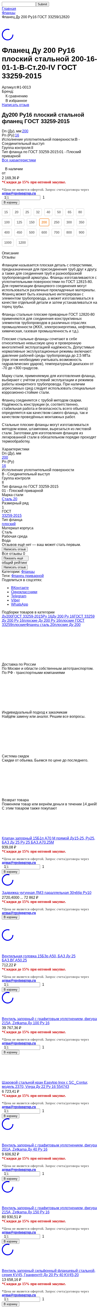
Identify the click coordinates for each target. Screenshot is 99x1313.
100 (7, 222)
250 (56, 222)
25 (27, 212)
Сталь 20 (9, 499)
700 (56, 232)
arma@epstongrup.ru (19, 193)
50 (59, 212)
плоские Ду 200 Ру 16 (42, 620)
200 (25, 131)
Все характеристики (19, 160)
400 (7, 232)
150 (32, 222)
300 (69, 222)
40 (48, 212)
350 (81, 222)
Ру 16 (47, 616)
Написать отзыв (15, 105)
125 (19, 222)
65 (69, 212)
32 (38, 212)
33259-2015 (12, 516)
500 (32, 232)
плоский (9, 524)
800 (69, 232)
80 (80, 212)
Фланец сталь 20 (40, 625)
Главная (9, 9)
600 (44, 232)
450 (19, 232)
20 (16, 212)
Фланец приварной (27, 576)
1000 (8, 242)
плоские (19, 625)
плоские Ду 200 (67, 625)
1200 (22, 242)
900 (81, 232)
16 (17, 135)
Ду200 (7, 616)
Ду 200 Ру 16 (63, 616)
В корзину (10, 202)
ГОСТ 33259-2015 (27, 616)
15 (6, 212)
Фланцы (8, 13)
